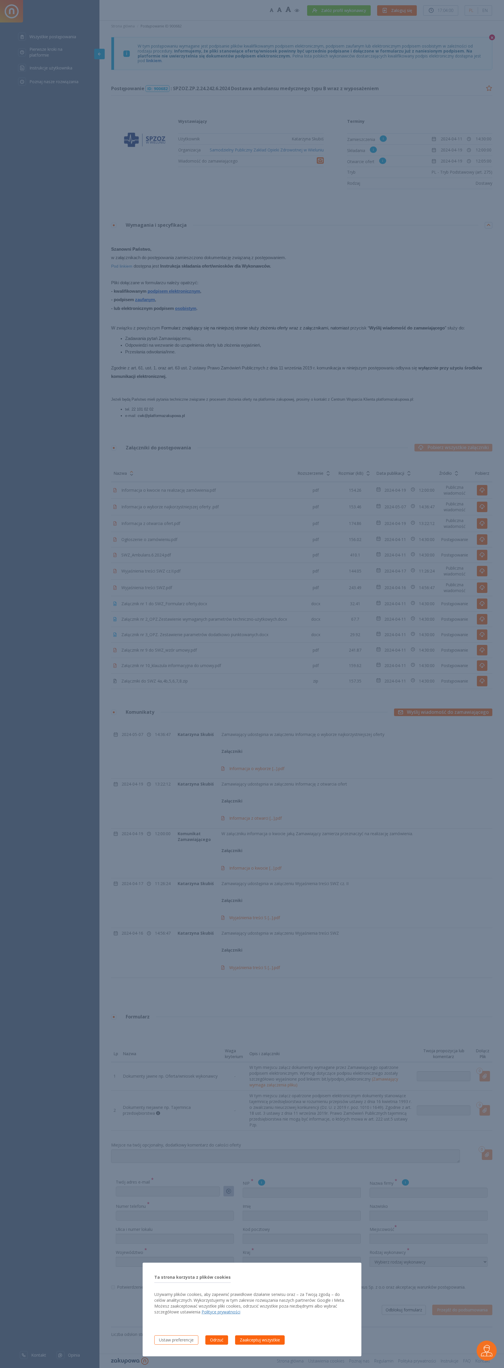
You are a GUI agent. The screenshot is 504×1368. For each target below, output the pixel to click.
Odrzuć (216, 1340)
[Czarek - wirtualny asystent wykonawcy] (487, 1351)
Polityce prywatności (221, 1312)
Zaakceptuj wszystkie (260, 1340)
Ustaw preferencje (176, 1340)
